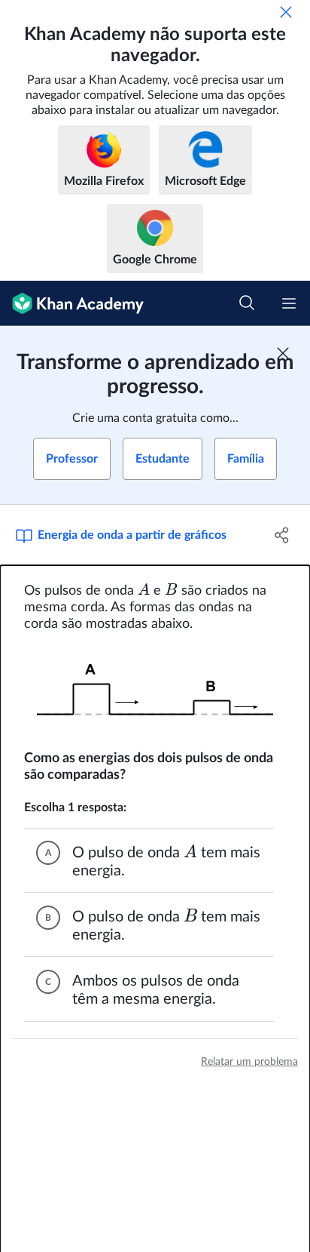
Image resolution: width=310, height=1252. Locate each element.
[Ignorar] (286, 12)
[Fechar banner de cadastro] (283, 353)
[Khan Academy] (72, 303)
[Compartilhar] (282, 535)
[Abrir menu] (289, 303)
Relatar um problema (249, 1062)
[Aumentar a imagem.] (155, 691)
